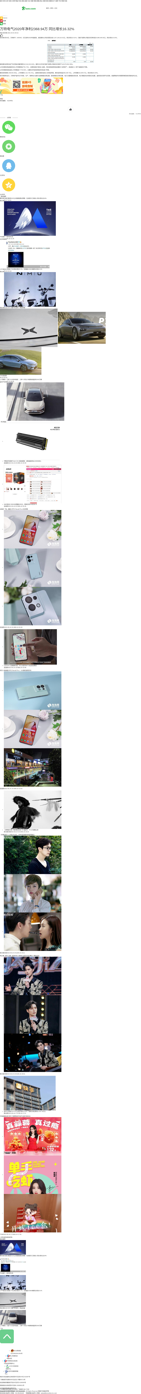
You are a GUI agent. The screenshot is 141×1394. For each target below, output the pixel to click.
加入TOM (26, 1389)
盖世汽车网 (3, 382)
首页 (1, 1)
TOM (1, 1234)
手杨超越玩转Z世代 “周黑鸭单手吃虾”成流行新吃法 (15, 1116)
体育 (13, 1)
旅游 (26, 1)
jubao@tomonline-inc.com (49, 1393)
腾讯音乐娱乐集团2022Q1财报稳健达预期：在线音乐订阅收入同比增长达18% (23, 198)
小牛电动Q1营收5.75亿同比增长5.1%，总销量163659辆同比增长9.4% (21, 269)
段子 (53, 1)
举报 (1, 99)
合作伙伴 (14, 1389)
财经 (47, 1)
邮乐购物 (9, 1389)
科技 (65, 1)
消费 (56, 1)
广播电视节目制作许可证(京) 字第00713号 (12, 1379)
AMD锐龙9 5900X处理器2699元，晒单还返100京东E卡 (20, 504)
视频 (44, 1)
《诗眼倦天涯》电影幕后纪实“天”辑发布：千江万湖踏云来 (21, 830)
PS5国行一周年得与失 (6, 236)
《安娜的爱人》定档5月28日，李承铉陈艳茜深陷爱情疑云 (17, 834)
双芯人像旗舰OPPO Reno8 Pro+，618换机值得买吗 (15, 670)
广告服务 (20, 1389)
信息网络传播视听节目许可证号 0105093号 (13, 1382)
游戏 (22, 1)
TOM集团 (3, 1389)
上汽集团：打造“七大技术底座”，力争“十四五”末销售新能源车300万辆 (21, 379)
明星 (16, 1)
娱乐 (10, 1)
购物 (62, 1)
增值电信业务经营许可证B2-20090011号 (12, 1385)
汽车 (59, 1)
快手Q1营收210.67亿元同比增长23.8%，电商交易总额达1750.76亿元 (25, 1111)
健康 (50, 1)
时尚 (19, 1)
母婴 (32, 1)
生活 (29, 1)
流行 (7, 1)
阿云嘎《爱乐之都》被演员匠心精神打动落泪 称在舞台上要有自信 (19, 955)
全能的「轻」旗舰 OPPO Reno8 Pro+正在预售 (14, 509)
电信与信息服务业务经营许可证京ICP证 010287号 (15, 1376)
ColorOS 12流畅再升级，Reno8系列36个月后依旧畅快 (20, 665)
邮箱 (38, 1)
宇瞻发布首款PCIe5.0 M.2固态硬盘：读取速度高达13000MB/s (22, 461)
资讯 (4, 1)
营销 (35, 1)
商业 (41, 1)
